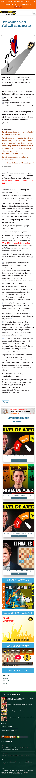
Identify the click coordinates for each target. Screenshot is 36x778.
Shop (3, 768)
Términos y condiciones (15, 773)
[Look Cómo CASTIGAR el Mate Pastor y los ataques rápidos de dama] (4, 706)
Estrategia (6, 681)
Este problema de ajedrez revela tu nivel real (17, 533)
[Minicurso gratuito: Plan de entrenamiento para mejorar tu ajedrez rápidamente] (18, 411)
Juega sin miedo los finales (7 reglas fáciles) (17, 571)
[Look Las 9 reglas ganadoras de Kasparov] (4, 712)
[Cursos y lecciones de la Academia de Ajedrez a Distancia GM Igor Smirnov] (8, 13)
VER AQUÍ (18, 7)
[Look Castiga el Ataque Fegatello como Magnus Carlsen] (4, 718)
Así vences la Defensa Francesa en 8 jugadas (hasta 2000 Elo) (17, 762)
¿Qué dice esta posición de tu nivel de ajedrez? (18, 495)
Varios (5, 683)
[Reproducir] (5, 663)
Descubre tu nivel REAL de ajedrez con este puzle (17, 456)
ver (25, 80)
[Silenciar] (28, 663)
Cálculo (5, 678)
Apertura (6, 675)
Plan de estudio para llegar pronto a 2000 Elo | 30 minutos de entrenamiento (16, 748)
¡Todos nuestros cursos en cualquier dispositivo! (16, 755)
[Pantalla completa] (31, 663)
